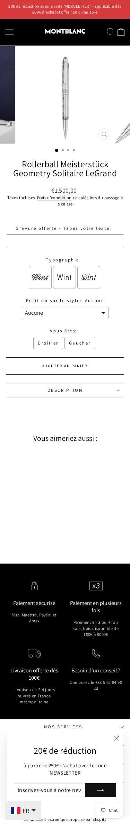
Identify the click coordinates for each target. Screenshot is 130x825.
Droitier (48, 343)
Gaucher (80, 343)
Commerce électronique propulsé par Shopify (65, 819)
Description (65, 390)
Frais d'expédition (54, 198)
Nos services (63, 727)
